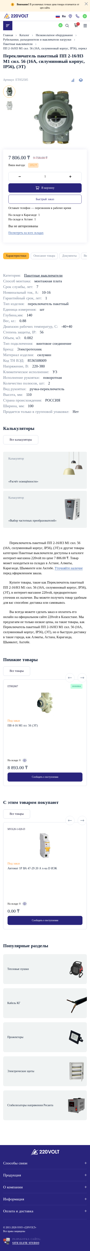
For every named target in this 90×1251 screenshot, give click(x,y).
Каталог (24, 35)
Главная (8, 35)
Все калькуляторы (21, 439)
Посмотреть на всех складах (26, 232)
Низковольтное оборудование (55, 35)
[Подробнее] (24, 760)
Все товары (17, 670)
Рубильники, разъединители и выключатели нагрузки (37, 39)
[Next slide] (82, 677)
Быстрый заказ (45, 199)
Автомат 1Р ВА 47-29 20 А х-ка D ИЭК (32, 868)
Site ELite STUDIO (25, 1243)
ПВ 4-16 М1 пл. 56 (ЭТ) (23, 725)
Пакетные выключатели (18, 44)
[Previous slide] (70, 677)
